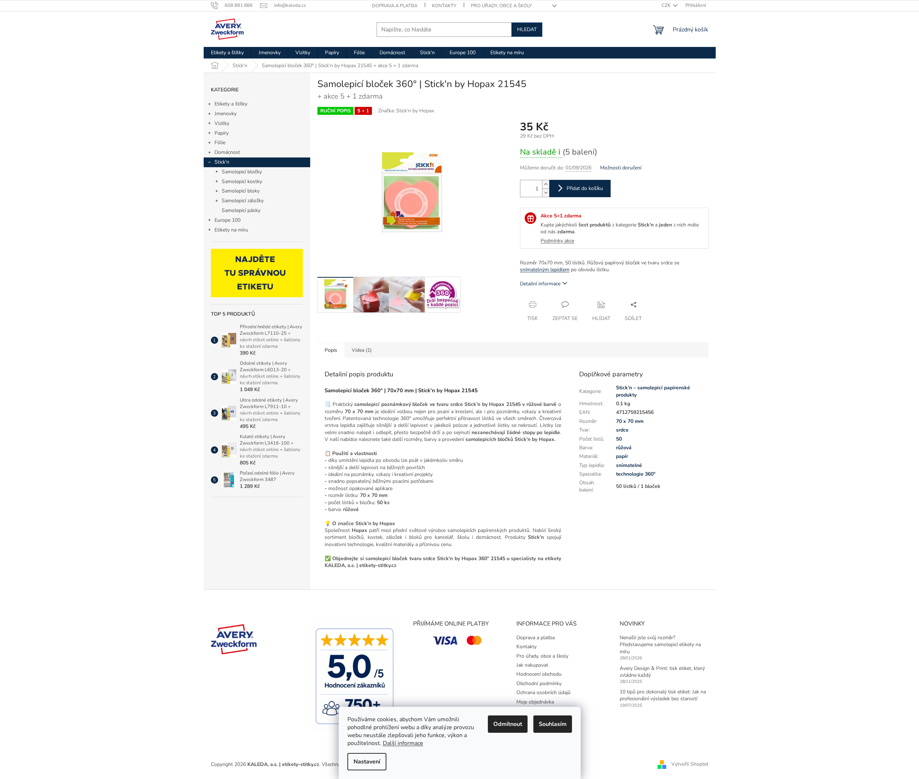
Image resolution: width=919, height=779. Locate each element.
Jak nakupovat (532, 665)
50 (619, 439)
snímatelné (629, 465)
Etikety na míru (231, 229)
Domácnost (227, 152)
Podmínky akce (557, 240)
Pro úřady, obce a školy (501, 6)
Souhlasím (553, 724)
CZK (667, 5)
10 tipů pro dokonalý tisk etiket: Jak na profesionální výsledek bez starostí (663, 695)
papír (622, 456)
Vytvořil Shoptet (689, 764)
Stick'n (221, 162)
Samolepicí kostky (242, 181)
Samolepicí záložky (243, 200)
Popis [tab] (331, 350)
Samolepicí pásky (241, 210)
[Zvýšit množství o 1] (545, 184)
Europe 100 (227, 220)
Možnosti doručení (620, 167)
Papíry (221, 133)
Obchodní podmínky (539, 683)
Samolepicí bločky (242, 171)
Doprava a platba (394, 6)
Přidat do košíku (585, 188)
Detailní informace (540, 283)
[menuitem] (227, 53)
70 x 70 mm (629, 421)
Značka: (406, 110)
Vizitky (221, 123)
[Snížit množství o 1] (545, 193)
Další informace (403, 743)
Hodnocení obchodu (539, 674)
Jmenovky (225, 113)
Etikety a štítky (230, 103)
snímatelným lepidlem (544, 269)
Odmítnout (507, 724)
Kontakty (444, 6)
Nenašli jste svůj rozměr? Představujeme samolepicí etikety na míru (660, 644)
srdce (622, 430)
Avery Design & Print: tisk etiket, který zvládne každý (662, 672)
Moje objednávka (535, 701)
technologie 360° (635, 474)
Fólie (219, 142)
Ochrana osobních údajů (543, 692)
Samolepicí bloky (241, 190)
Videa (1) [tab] (362, 350)
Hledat (527, 29)
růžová (624, 447)
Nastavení (367, 762)
